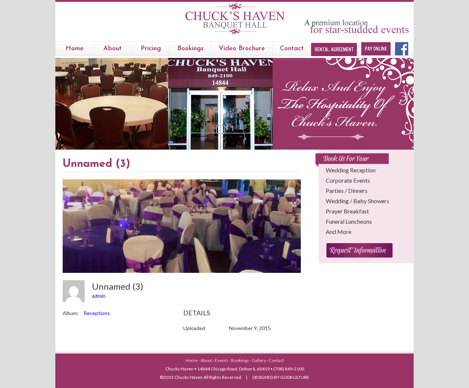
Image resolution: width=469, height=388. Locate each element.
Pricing (151, 48)
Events (222, 360)
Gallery (259, 360)
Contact (292, 48)
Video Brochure (242, 48)
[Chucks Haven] (235, 34)
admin (99, 296)
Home (75, 48)
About (112, 48)
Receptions (97, 313)
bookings (190, 48)
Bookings (240, 360)
